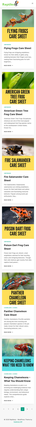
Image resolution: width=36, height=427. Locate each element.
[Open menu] (32, 3)
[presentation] (18, 25)
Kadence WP (18, 422)
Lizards (15, 307)
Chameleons (8, 307)
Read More (8, 65)
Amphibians (7, 44)
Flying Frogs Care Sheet (17, 48)
